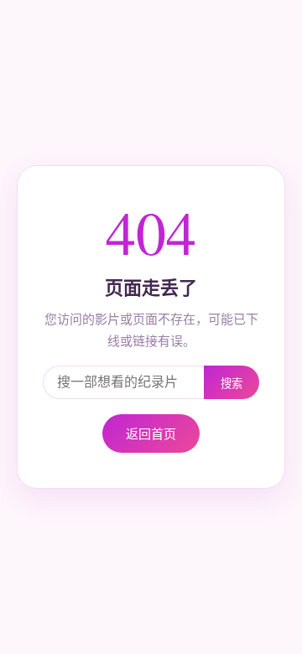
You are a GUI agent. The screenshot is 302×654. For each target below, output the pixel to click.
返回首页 (151, 433)
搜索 (231, 383)
